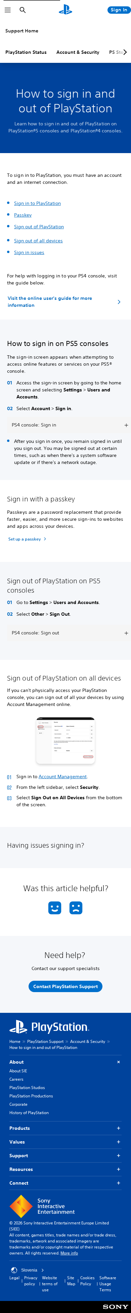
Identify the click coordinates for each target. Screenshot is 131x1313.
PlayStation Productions (31, 1096)
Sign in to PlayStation (37, 203)
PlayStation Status (26, 52)
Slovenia (29, 1270)
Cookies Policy (87, 1281)
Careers (16, 1079)
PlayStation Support (45, 1041)
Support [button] (18, 1156)
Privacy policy (30, 1281)
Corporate (18, 1104)
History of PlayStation (29, 1112)
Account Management (63, 776)
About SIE (18, 1071)
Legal (14, 1278)
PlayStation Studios (27, 1087)
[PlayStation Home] (65, 10)
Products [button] (19, 1128)
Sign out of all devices (38, 241)
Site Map (71, 1281)
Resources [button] (21, 1169)
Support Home (21, 31)
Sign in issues (29, 252)
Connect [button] (18, 1183)
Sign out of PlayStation (39, 227)
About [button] (16, 1062)
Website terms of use (49, 1284)
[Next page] (124, 52)
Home (14, 1041)
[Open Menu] (7, 10)
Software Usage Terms (107, 1284)
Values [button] (17, 1142)
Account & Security (77, 52)
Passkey (23, 215)
